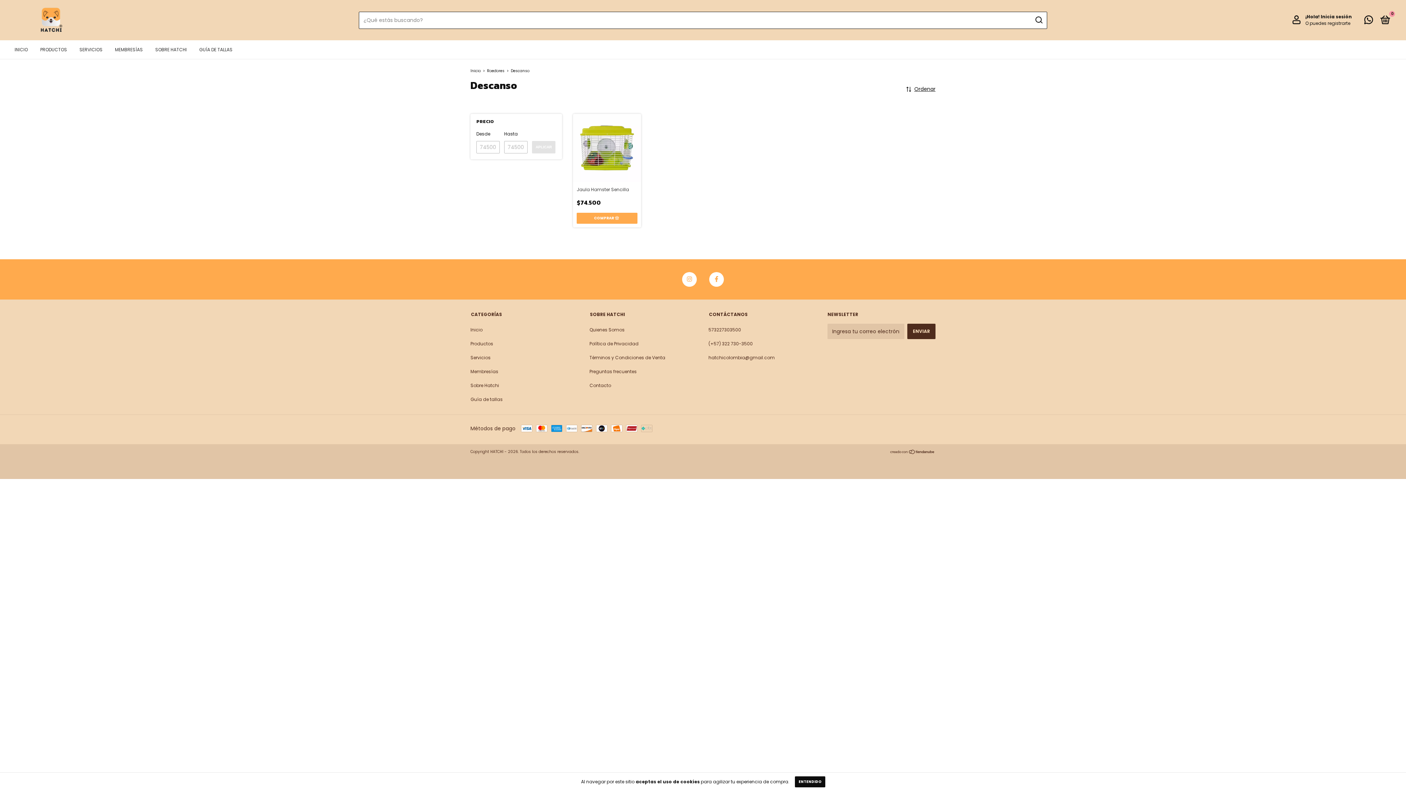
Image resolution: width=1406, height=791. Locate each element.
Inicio (21, 50)
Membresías (129, 50)
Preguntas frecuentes (613, 371)
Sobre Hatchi (171, 50)
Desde (483, 134)
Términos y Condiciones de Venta (627, 357)
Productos (53, 50)
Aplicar (544, 147)
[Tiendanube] (913, 452)
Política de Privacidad (614, 344)
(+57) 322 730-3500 (730, 344)
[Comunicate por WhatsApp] (1369, 21)
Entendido (810, 781)
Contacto (600, 385)
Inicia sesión (1336, 17)
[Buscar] (1039, 20)
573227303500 (724, 330)
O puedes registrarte (1327, 23)
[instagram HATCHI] (689, 279)
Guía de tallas (216, 50)
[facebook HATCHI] (716, 279)
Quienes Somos (607, 330)
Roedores (496, 71)
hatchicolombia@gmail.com (741, 357)
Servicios (91, 50)
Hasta (511, 134)
